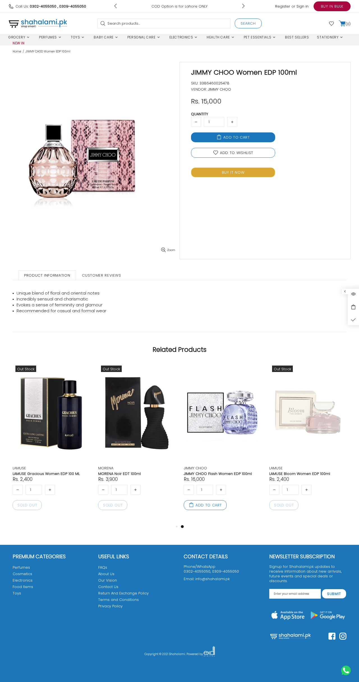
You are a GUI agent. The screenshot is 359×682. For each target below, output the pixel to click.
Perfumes (21, 567)
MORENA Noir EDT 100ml (119, 473)
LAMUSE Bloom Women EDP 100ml (299, 473)
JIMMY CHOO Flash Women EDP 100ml (218, 473)
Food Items (23, 586)
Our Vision (107, 580)
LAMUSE (19, 468)
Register (282, 6)
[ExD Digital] (209, 654)
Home (17, 52)
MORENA (105, 468)
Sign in (302, 6)
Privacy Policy (110, 606)
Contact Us (108, 586)
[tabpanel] (222, 443)
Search (248, 23)
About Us (106, 574)
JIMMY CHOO (195, 468)
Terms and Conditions (118, 599)
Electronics (23, 580)
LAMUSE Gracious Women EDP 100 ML (46, 473)
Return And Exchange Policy (123, 593)
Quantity (199, 114)
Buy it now (233, 172)
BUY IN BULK (332, 6)
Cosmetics (22, 574)
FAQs (102, 567)
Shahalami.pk (37, 23)
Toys (17, 593)
